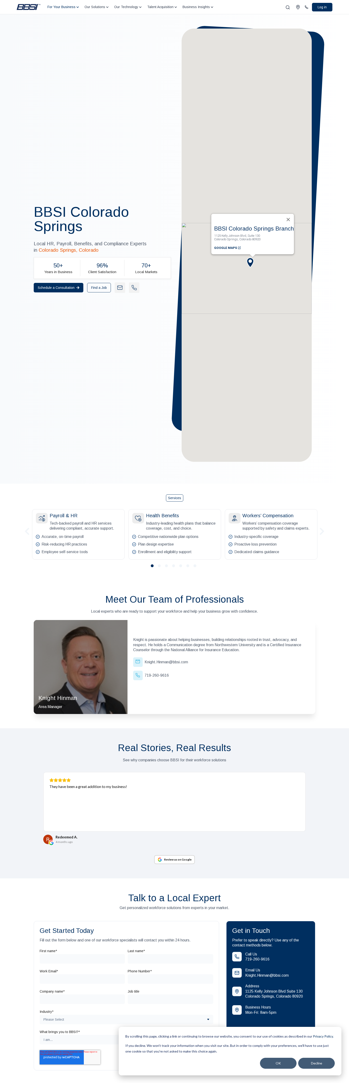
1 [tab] (154, 567)
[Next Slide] (322, 530)
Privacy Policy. (323, 1036)
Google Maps (226, 248)
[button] (253, 266)
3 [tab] (168, 567)
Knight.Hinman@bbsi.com (267, 975)
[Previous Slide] (27, 530)
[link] (28, 7)
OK (278, 1063)
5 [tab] (182, 567)
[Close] (288, 219)
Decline (316, 1063)
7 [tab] (196, 567)
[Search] (287, 7)
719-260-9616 (257, 959)
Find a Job (99, 288)
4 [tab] (175, 567)
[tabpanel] (78, 534)
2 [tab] (161, 567)
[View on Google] (48, 839)
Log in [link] (322, 7)
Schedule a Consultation (56, 288)
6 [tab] (189, 567)
